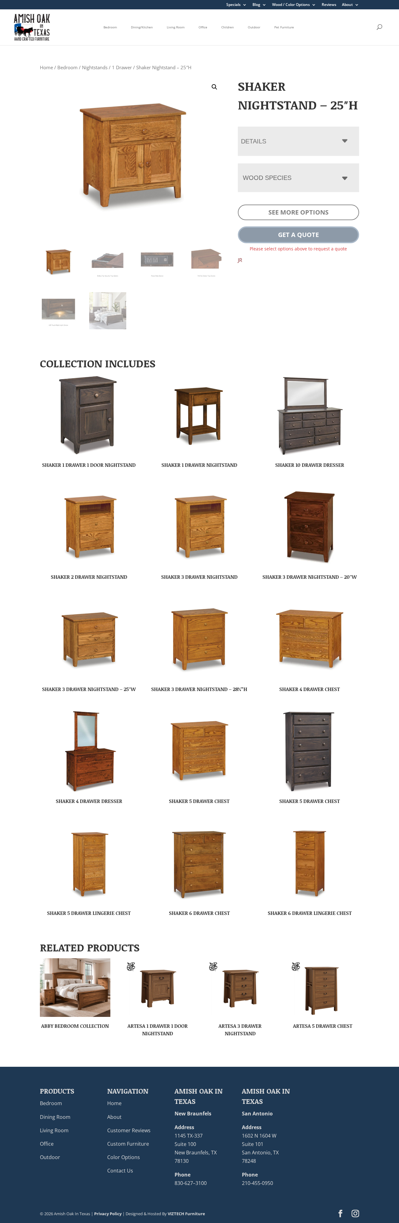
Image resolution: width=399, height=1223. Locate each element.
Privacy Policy (108, 1213)
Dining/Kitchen (142, 27)
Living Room (176, 27)
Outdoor (254, 27)
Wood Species (267, 177)
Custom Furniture (128, 1143)
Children (227, 27)
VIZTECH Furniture (186, 1213)
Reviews (329, 5)
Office (203, 27)
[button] (214, 87)
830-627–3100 (191, 1183)
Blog (256, 5)
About (347, 5)
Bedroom (110, 27)
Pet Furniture (284, 27)
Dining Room (55, 1117)
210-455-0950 (257, 1183)
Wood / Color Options (291, 5)
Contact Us (120, 1170)
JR (240, 260)
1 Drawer (122, 67)
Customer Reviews (129, 1130)
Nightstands (95, 67)
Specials (233, 5)
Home (46, 67)
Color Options (123, 1157)
